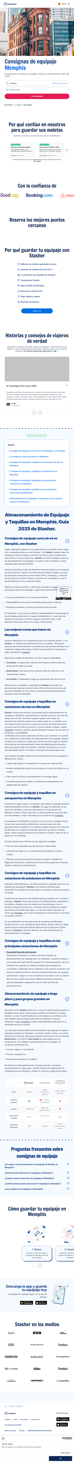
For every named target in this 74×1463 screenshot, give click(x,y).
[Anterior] (34, 413)
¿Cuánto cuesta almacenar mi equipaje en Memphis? (29, 1178)
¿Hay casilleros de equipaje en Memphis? (24, 1189)
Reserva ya (37, 311)
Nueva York (35, 1419)
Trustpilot (25, 652)
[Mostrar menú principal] (69, 4)
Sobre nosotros (10, 1431)
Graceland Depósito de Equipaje (21, 952)
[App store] (41, 1303)
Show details (65, 1453)
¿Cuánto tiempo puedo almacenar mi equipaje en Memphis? (33, 1184)
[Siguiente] (40, 413)
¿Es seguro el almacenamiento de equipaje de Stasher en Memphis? (31, 1166)
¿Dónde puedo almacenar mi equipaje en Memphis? (29, 1173)
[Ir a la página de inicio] (10, 4)
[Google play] (26, 1303)
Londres (8, 1419)
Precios (22, 1431)
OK (60, 1458)
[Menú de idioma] (59, 4)
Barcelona (24, 1419)
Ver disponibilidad (37, 96)
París (16, 1419)
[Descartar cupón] (71, 587)
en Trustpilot (17, 913)
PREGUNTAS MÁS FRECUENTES (40, 1431)
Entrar (64, 4)
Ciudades (11, 1406)
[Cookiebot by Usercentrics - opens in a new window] (63, 1438)
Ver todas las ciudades (13, 1425)
